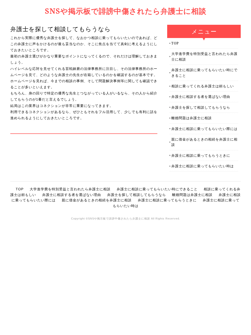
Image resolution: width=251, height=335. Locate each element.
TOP (175, 43)
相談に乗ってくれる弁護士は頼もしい (202, 86)
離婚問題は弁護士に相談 (191, 118)
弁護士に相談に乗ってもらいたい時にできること (204, 72)
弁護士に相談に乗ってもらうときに (200, 155)
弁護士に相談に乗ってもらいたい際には (204, 128)
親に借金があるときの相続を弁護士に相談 (204, 142)
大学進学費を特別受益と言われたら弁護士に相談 (204, 56)
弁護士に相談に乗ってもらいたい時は (202, 166)
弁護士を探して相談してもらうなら (200, 107)
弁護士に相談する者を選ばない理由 (200, 96)
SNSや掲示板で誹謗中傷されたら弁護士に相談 (125, 11)
